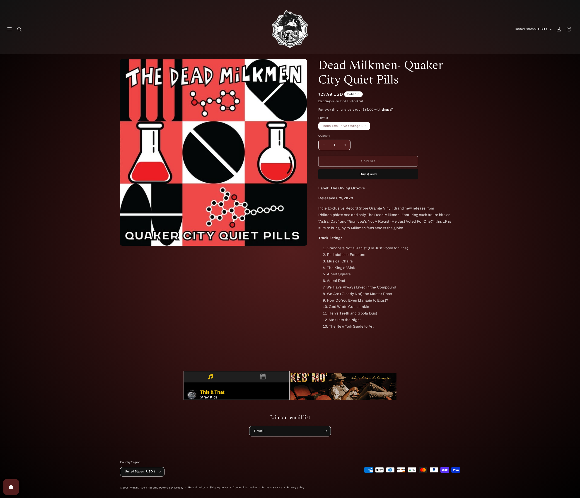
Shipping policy (219, 487)
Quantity (324, 135)
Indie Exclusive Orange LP (346, 127)
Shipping (324, 101)
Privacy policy (295, 487)
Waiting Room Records (144, 487)
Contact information (245, 487)
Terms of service (272, 487)
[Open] (11, 487)
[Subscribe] (326, 431)
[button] (9, 29)
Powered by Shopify (171, 487)
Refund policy (196, 487)
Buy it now (368, 174)
